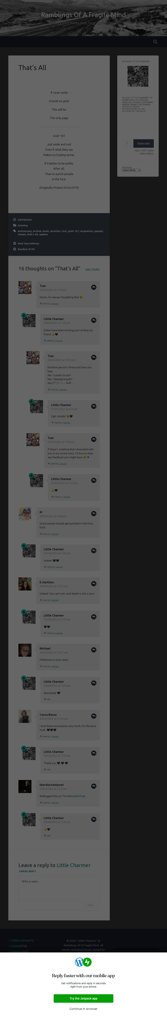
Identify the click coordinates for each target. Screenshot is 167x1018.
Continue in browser (83, 1009)
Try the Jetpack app (83, 998)
